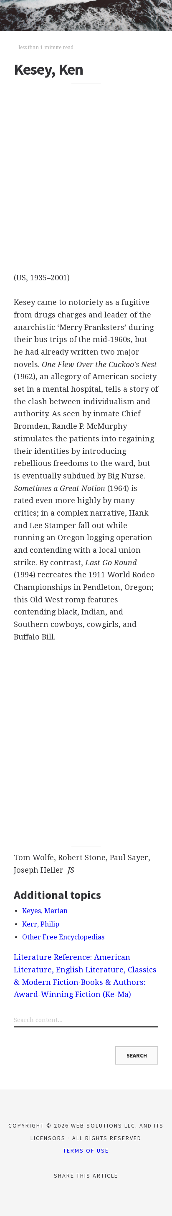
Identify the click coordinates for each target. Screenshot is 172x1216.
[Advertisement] (86, 175)
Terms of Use (86, 1150)
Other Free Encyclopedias (63, 937)
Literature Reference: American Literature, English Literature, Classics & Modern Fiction (85, 969)
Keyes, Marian (45, 911)
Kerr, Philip (40, 924)
